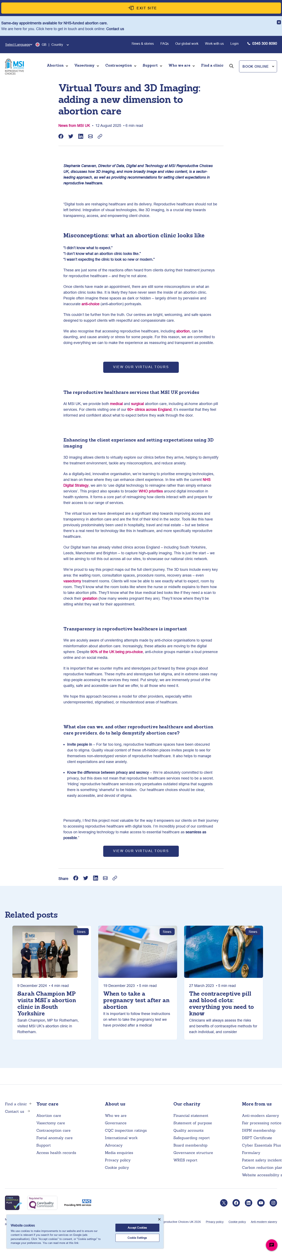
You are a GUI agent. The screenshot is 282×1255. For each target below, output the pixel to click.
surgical (137, 403)
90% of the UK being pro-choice (116, 652)
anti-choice (91, 304)
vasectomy (72, 581)
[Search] (231, 72)
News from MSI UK (74, 125)
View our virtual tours (141, 367)
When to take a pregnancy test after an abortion (136, 1000)
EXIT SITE (147, 8)
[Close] (159, 1219)
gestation (89, 598)
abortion (183, 331)
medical (116, 403)
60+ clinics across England (149, 409)
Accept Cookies (137, 1227)
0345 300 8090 (264, 43)
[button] (258, 66)
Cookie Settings (137, 1237)
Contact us (115, 29)
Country (57, 44)
